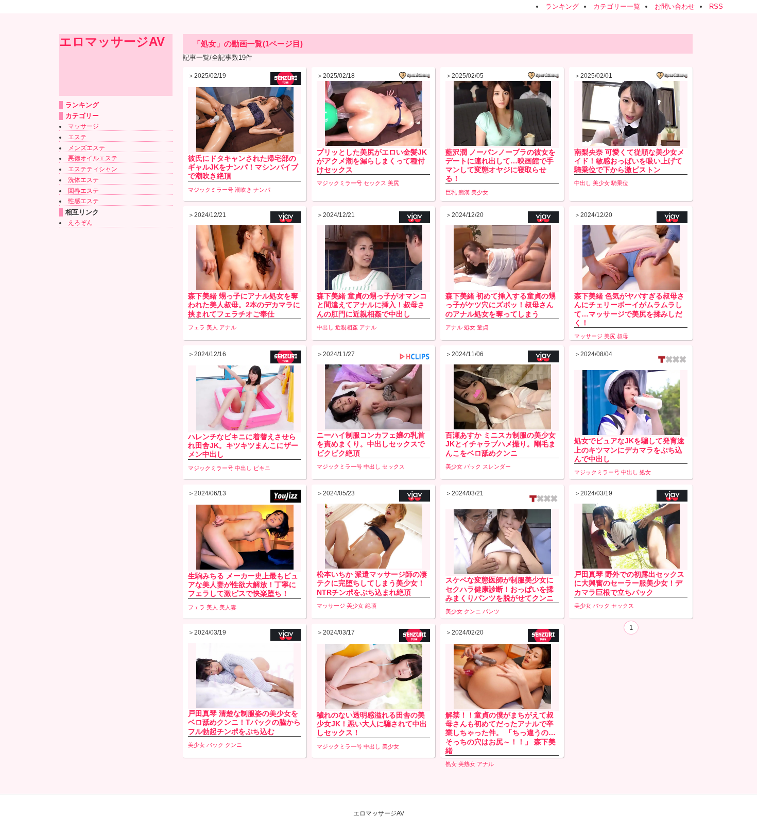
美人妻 (227, 607)
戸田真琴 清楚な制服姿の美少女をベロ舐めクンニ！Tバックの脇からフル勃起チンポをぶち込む (244, 722)
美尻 (393, 183)
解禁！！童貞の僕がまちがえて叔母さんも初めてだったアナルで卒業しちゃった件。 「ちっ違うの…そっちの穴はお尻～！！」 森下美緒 (500, 733)
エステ (77, 137)
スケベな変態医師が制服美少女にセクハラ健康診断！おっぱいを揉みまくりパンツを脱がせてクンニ (499, 589)
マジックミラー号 (210, 190)
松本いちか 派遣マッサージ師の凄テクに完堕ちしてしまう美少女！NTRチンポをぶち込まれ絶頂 (372, 583)
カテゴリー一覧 (616, 6)
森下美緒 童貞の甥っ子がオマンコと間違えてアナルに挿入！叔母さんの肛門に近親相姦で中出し (372, 305)
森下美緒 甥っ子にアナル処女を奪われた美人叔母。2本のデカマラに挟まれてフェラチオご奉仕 (244, 305)
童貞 (482, 327)
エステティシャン (92, 169)
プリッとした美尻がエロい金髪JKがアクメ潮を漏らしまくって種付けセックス (372, 161)
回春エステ (83, 190)
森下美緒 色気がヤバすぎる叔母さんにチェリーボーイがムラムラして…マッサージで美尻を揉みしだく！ (629, 309)
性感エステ (83, 201)
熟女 (451, 764)
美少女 (479, 192)
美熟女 (466, 764)
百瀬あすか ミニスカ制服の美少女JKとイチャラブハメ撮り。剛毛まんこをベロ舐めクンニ (500, 444)
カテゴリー (82, 116)
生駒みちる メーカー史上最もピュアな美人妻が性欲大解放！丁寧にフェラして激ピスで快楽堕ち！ (243, 584)
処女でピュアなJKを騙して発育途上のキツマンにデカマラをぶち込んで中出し (629, 449)
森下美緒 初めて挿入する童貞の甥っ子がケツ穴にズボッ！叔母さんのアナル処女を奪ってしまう (500, 305)
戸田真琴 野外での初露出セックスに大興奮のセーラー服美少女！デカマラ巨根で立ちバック (629, 583)
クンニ (472, 611)
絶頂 (370, 606)
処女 (469, 327)
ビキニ (261, 468)
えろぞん (80, 222)
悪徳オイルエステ (92, 158)
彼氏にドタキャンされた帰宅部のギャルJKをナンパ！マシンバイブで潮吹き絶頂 (243, 167)
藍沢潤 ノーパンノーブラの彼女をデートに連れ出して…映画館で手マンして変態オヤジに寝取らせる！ (500, 165)
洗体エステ (83, 180)
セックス (375, 183)
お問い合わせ (675, 6)
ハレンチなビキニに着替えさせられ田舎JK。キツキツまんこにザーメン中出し (243, 445)
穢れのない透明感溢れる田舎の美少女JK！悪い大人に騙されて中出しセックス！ (372, 724)
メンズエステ (86, 148)
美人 (212, 327)
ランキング (562, 6)
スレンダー (497, 466)
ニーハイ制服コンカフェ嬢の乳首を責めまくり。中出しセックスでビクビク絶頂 (371, 444)
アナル (227, 327)
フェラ (196, 327)
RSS (716, 6)
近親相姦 (346, 327)
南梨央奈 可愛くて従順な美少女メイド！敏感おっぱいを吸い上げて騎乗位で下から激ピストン (629, 161)
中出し (582, 183)
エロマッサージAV (112, 41)
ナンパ (261, 190)
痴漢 (464, 192)
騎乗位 (619, 183)
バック (472, 466)
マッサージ (83, 126)
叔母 (622, 336)
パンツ (491, 611)
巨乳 (451, 192)
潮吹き (243, 190)
